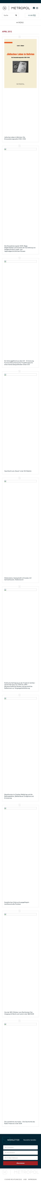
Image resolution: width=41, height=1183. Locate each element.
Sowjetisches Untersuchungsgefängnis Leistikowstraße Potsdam (16, 903)
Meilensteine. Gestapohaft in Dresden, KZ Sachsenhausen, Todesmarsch (17, 579)
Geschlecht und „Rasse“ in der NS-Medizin (17, 471)
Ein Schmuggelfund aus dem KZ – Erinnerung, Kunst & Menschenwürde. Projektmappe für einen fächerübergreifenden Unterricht (19, 362)
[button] (20, 22)
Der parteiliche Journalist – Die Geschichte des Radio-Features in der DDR (19, 1122)
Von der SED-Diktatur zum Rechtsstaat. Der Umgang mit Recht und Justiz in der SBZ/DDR (19, 1013)
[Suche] (16, 15)
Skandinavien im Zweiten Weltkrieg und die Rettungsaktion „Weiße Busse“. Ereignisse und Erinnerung (19, 796)
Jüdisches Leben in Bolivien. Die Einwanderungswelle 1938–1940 (15, 138)
